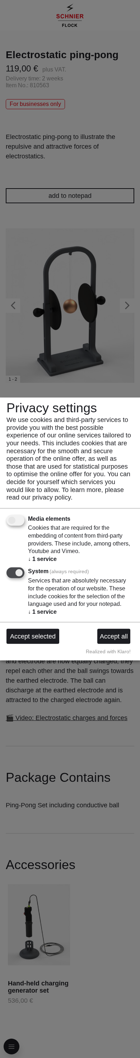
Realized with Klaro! (108, 651)
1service (42, 559)
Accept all (114, 636)
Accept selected (33, 636)
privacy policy (51, 497)
